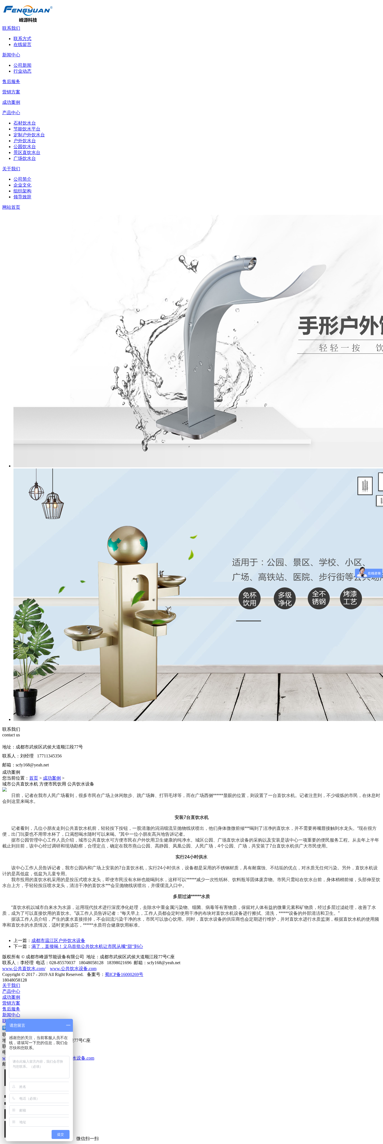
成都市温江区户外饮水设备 (58, 940)
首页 (33, 778)
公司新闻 (22, 65)
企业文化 (22, 185)
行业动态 (22, 71)
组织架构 (22, 191)
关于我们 (11, 168)
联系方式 (22, 38)
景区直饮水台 (26, 152)
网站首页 (11, 207)
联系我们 (11, 28)
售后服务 (11, 81)
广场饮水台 (24, 158)
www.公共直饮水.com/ (23, 968)
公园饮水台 (24, 146)
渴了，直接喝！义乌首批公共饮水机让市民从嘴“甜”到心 (87, 946)
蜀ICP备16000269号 (124, 974)
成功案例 (11, 102)
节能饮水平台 (26, 129)
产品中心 (11, 112)
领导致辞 (22, 196)
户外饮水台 (24, 140)
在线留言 (22, 44)
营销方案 (11, 91)
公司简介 (22, 179)
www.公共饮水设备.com (73, 968)
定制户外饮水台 (29, 134)
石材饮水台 (24, 123)
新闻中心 (11, 54)
